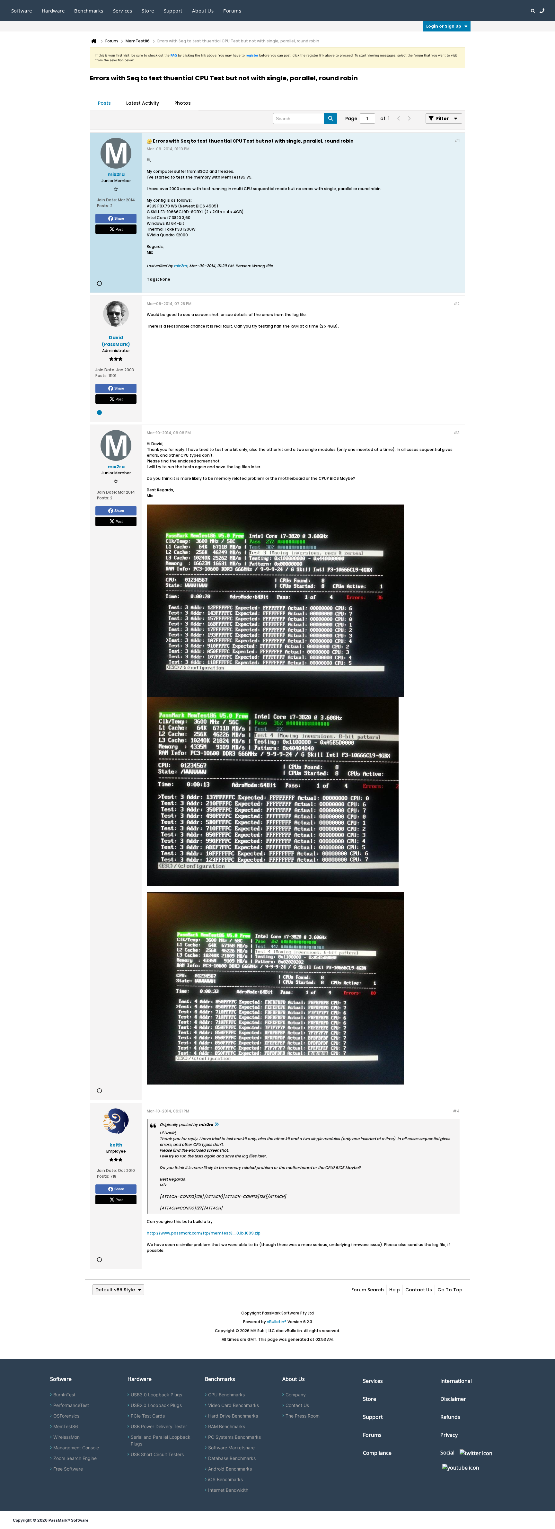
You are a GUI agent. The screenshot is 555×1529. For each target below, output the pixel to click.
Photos (182, 103)
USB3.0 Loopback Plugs (156, 1394)
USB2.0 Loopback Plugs (156, 1405)
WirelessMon (66, 1437)
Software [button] (21, 10)
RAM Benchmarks (226, 1426)
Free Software (68, 1469)
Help (394, 1290)
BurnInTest (64, 1394)
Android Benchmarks (230, 1469)
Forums (232, 10)
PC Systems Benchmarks (234, 1437)
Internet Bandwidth (228, 1490)
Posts (104, 103)
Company (296, 1394)
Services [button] (122, 10)
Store (369, 1398)
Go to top (450, 1290)
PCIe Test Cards (148, 1416)
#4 (456, 1111)
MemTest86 (65, 1426)
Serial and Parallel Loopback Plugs (160, 1440)
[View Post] (216, 1124)
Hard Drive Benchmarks (233, 1416)
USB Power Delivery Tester (159, 1426)
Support (173, 10)
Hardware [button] (53, 10)
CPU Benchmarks (226, 1394)
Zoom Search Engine (75, 1458)
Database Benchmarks (232, 1458)
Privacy (449, 1434)
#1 (457, 140)
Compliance (377, 1452)
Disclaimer (453, 1398)
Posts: (103, 205)
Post (119, 229)
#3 (457, 432)
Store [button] (148, 10)
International (456, 1380)
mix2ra (180, 265)
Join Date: (107, 200)
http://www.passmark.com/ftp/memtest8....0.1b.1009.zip (203, 1233)
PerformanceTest (71, 1405)
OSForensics (66, 1416)
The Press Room (303, 1416)
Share (119, 218)
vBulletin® (276, 1321)
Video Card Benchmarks (233, 1405)
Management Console (76, 1447)
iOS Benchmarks (225, 1479)
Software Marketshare (231, 1447)
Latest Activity (142, 103)
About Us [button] (203, 10)
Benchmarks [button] (88, 10)
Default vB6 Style (115, 1290)
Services (373, 1380)
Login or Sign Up (443, 26)
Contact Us (418, 1290)
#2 (457, 303)
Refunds (450, 1416)
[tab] (104, 103)
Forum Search (367, 1290)
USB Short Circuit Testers (157, 1454)
